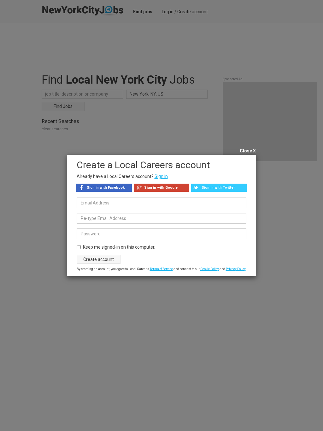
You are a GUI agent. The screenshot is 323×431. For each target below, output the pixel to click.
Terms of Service (161, 269)
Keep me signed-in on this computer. (119, 247)
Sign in (161, 176)
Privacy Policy (236, 269)
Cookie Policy (209, 269)
